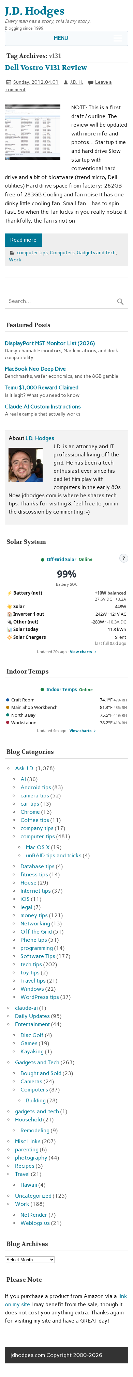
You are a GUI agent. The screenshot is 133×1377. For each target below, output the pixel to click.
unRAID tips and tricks (54, 855)
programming (36, 948)
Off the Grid (36, 931)
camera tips (34, 795)
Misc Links (28, 1141)
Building (36, 1100)
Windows (32, 989)
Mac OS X (38, 847)
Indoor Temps (61, 689)
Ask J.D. (24, 768)
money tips (34, 915)
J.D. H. (76, 82)
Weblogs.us (35, 1223)
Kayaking (32, 1051)
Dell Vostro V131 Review (46, 67)
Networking (35, 923)
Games (29, 1043)
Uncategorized (33, 1196)
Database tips (37, 866)
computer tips (32, 252)
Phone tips (33, 940)
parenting (27, 1149)
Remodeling (34, 1130)
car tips (29, 803)
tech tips (31, 964)
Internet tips (35, 891)
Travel (22, 1174)
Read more (23, 240)
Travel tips (33, 980)
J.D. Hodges (40, 438)
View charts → (83, 651)
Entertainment (32, 1024)
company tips (37, 828)
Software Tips (37, 956)
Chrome (30, 812)
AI (23, 779)
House (28, 882)
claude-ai (26, 1008)
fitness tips (34, 874)
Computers (62, 252)
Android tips (35, 787)
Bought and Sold (40, 1073)
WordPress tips (39, 997)
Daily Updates (32, 1016)
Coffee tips (34, 820)
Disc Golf (32, 1035)
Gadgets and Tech (96, 252)
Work (15, 260)
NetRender (33, 1215)
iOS (25, 899)
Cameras (31, 1081)
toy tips (30, 972)
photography (31, 1157)
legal (26, 907)
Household (28, 1119)
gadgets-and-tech (37, 1111)
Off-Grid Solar (61, 559)
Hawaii (28, 1185)
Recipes (24, 1166)
